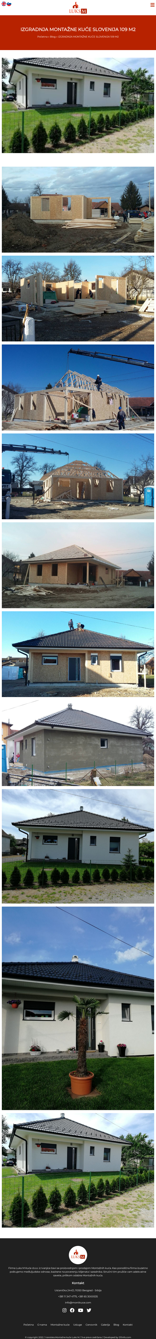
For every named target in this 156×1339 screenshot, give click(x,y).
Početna (28, 1324)
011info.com (125, 1337)
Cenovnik (91, 1324)
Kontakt (128, 1324)
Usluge (77, 1324)
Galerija (105, 1324)
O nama (42, 1324)
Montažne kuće (60, 1324)
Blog (116, 1324)
